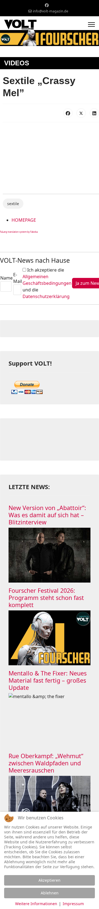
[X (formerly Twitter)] (81, 113)
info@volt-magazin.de (50, 11)
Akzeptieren (49, 880)
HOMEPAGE (24, 220)
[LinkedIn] (94, 113)
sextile (13, 203)
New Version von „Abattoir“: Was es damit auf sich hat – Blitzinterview (47, 515)
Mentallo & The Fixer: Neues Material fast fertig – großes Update (48, 680)
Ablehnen (50, 892)
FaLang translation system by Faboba (19, 231)
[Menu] (91, 24)
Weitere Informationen (36, 903)
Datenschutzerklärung (46, 296)
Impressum (73, 903)
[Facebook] (47, 5)
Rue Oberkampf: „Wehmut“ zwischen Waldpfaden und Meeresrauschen (46, 763)
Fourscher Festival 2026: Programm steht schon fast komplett (46, 597)
